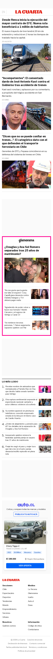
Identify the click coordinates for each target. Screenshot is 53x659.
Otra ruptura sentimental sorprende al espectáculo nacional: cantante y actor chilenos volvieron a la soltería (21, 402)
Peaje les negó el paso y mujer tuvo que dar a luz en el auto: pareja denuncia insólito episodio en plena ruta (20, 450)
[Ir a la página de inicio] (28, 12)
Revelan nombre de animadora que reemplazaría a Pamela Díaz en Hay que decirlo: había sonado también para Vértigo (20, 390)
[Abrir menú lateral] (4, 12)
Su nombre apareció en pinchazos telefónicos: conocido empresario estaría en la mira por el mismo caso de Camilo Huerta (20, 415)
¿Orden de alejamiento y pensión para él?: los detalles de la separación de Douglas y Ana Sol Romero (21, 426)
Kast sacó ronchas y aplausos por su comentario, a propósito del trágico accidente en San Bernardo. (26, 93)
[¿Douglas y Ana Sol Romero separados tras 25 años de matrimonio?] (26, 270)
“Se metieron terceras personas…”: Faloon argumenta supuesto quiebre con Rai (17, 325)
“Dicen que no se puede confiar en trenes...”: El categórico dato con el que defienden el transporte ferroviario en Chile (24, 142)
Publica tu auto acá (26, 514)
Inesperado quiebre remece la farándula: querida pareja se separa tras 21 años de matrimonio (20, 438)
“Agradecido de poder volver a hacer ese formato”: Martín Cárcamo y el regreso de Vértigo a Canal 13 (17, 311)
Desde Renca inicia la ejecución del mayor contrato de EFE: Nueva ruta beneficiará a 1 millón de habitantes (25, 23)
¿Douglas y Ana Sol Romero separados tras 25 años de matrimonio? (22, 250)
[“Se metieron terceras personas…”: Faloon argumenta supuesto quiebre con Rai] (40, 326)
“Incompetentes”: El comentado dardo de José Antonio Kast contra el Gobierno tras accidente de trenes (25, 81)
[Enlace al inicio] (26, 241)
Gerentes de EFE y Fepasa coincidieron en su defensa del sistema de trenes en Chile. (24, 153)
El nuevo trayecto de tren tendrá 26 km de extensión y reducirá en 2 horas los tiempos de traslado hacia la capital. (25, 34)
